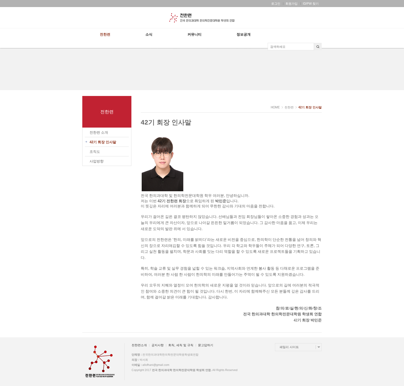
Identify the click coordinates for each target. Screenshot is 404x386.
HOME (275, 107)
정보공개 (244, 34)
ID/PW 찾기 (311, 3)
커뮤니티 (195, 34)
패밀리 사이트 (289, 347)
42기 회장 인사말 (310, 107)
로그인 (275, 3)
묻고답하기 (205, 345)
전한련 (105, 34)
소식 (148, 34)
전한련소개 (139, 345)
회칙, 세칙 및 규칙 (180, 345)
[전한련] (202, 18)
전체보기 (95, 17)
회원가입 (291, 3)
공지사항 (158, 345)
